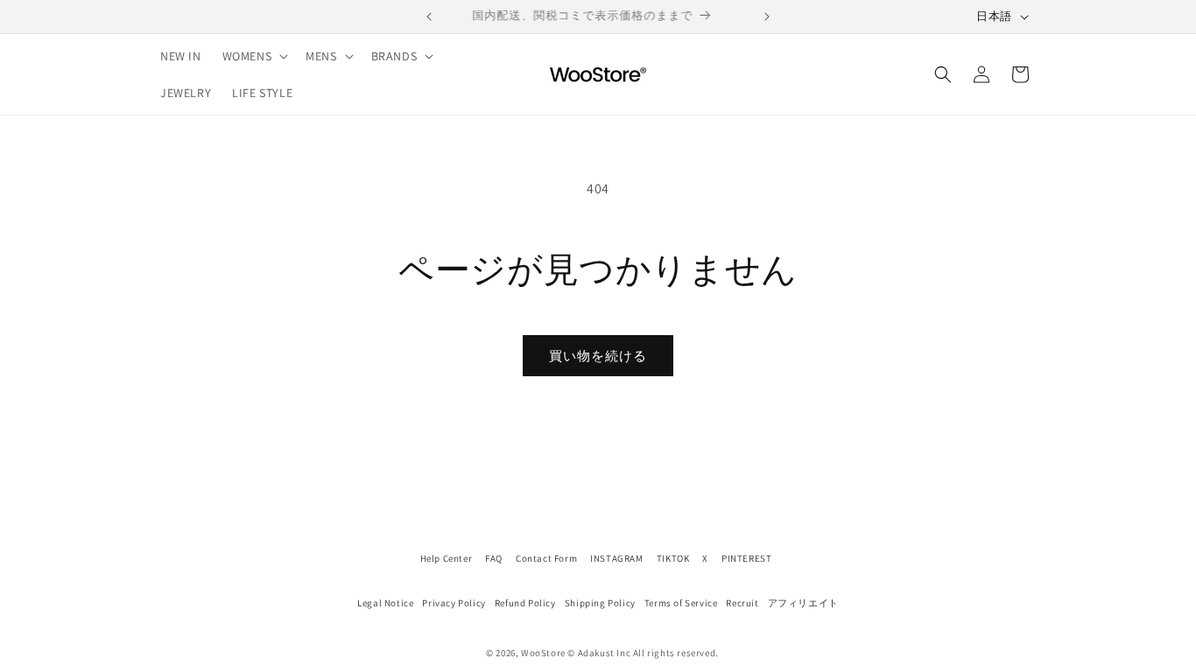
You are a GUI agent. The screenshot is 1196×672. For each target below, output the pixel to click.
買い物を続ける (598, 355)
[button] (254, 56)
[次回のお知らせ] (767, 16)
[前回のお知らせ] (429, 16)
